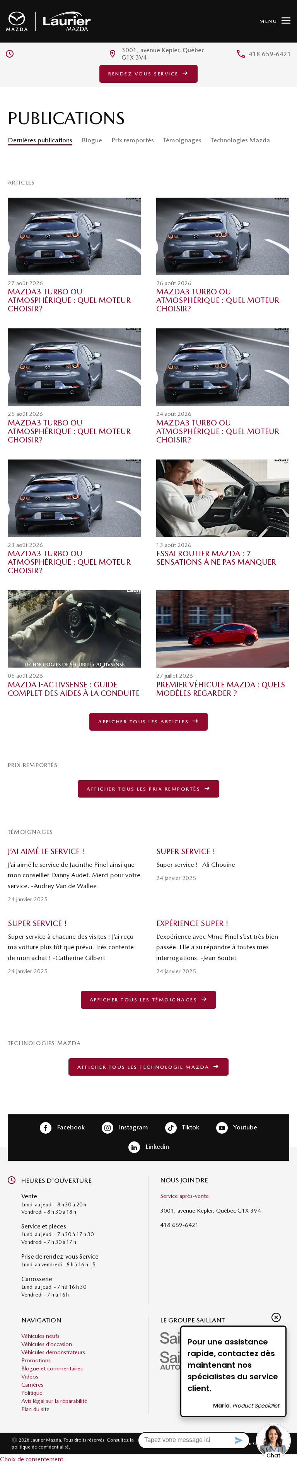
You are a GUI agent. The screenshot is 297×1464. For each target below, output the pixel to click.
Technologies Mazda (240, 140)
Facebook (70, 1127)
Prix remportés (132, 140)
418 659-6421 (270, 54)
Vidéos (29, 1376)
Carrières (32, 1384)
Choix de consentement (31, 1459)
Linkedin (156, 1147)
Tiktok (190, 1127)
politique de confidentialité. (41, 1447)
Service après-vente (184, 1196)
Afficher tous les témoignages (145, 1000)
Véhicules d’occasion (46, 1344)
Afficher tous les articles (144, 721)
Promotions (36, 1360)
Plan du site (35, 1409)
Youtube (244, 1127)
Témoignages (182, 140)
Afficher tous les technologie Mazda (144, 1067)
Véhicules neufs (40, 1335)
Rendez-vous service (144, 74)
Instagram (132, 1127)
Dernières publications (40, 140)
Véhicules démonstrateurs (53, 1352)
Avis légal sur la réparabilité (54, 1400)
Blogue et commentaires (52, 1368)
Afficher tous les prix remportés (145, 789)
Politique (32, 1392)
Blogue (92, 140)
